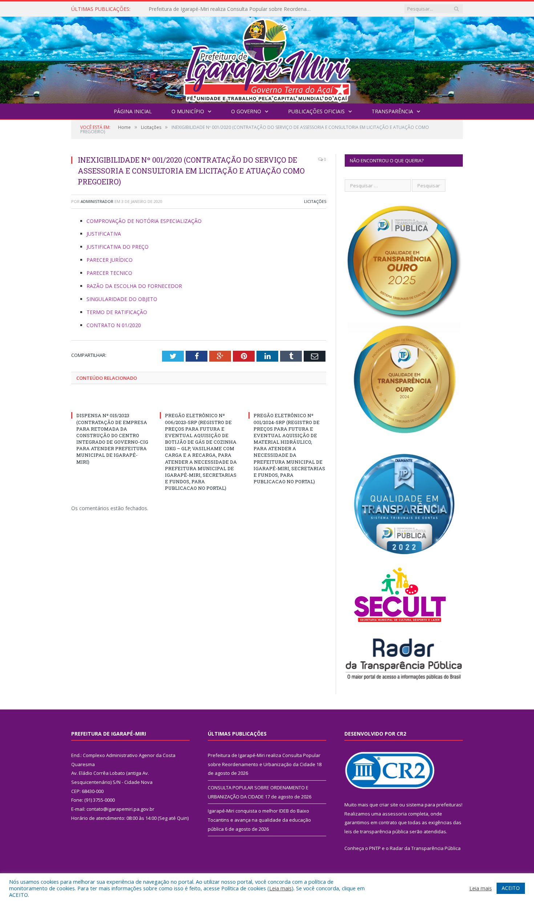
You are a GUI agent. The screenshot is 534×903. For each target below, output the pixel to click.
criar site (388, 804)
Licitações (315, 201)
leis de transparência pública (376, 831)
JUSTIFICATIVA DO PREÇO (117, 246)
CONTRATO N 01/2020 (113, 325)
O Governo (246, 111)
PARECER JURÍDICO (109, 259)
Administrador (97, 201)
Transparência (392, 111)
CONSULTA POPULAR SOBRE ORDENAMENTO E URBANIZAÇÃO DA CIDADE (232, 9)
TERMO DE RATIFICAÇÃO (116, 312)
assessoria (394, 813)
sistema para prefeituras (433, 804)
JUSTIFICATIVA (103, 233)
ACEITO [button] (511, 887)
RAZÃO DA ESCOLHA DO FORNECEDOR (134, 285)
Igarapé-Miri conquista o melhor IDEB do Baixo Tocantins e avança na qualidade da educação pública (259, 820)
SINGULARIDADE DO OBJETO (121, 299)
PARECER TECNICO (109, 272)
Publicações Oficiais (316, 111)
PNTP (375, 848)
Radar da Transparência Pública (425, 848)
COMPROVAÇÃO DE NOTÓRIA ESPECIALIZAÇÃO (144, 220)
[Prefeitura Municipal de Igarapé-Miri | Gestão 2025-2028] (267, 58)
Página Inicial (133, 111)
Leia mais (280, 888)
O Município (187, 111)
